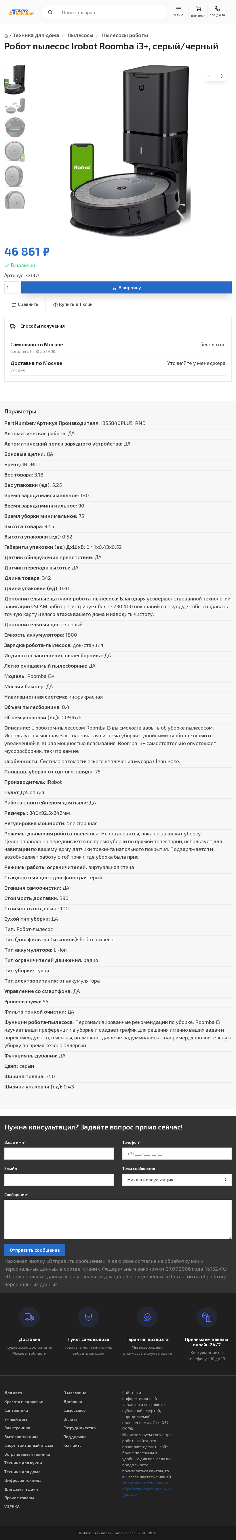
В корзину (130, 287)
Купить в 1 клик (75, 304)
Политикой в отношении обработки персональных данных (146, 1488)
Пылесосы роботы (125, 35)
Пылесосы (81, 35)
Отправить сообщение (35, 1250)
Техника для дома (36, 35)
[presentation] (210, 75)
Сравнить (28, 304)
